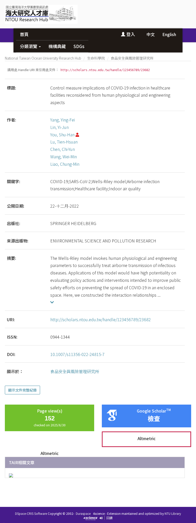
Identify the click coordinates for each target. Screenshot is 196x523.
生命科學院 (96, 58)
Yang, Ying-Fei (62, 120)
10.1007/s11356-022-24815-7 (77, 354)
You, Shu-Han (62, 134)
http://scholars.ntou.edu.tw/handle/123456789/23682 (100, 319)
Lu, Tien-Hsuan (64, 142)
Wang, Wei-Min (63, 156)
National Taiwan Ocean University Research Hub (43, 58)
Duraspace (83, 513)
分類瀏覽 (29, 46)
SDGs (79, 46)
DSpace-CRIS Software (31, 513)
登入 (130, 34)
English (169, 34)
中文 (150, 34)
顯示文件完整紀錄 (22, 390)
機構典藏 (57, 46)
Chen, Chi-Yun (62, 149)
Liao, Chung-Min (64, 164)
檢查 (154, 418)
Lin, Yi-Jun (59, 127)
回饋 (109, 518)
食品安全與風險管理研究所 (132, 58)
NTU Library (173, 513)
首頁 (24, 34)
